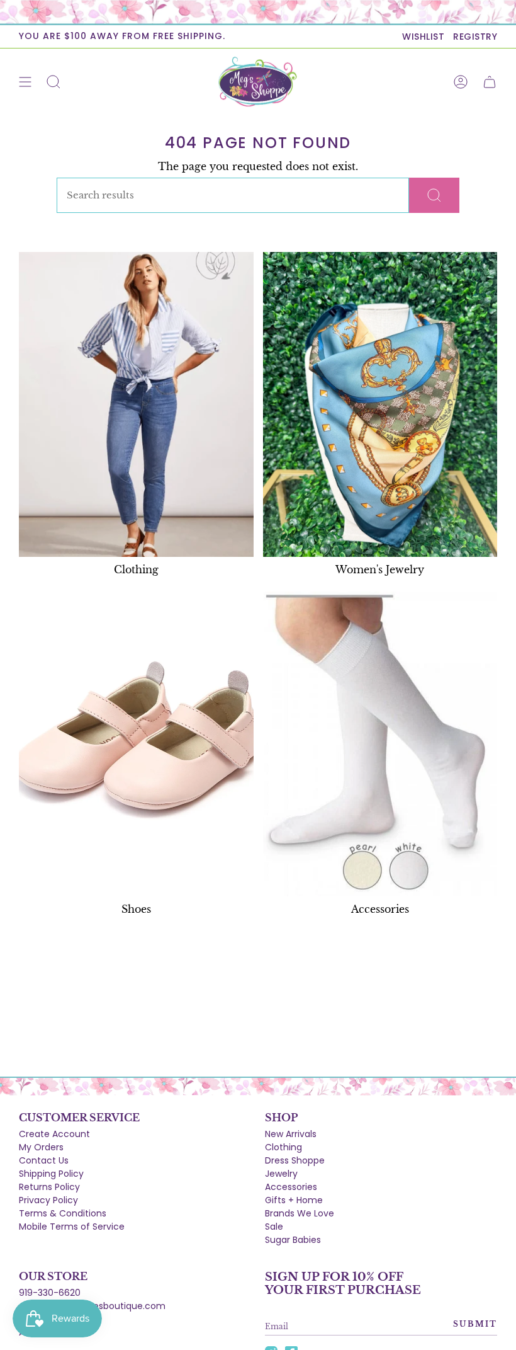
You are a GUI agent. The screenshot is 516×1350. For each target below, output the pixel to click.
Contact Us (44, 1160)
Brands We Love (299, 1213)
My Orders (41, 1147)
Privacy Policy (48, 1200)
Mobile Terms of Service (72, 1226)
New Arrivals (291, 1134)
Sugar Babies (293, 1239)
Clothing (283, 1147)
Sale (274, 1226)
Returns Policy (49, 1187)
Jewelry (281, 1173)
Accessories (291, 1187)
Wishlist (423, 36)
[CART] (489, 82)
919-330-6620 (50, 1292)
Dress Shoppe (295, 1160)
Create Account (54, 1134)
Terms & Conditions (62, 1213)
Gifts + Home (294, 1200)
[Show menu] (25, 82)
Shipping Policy (51, 1173)
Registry (475, 36)
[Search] (434, 195)
